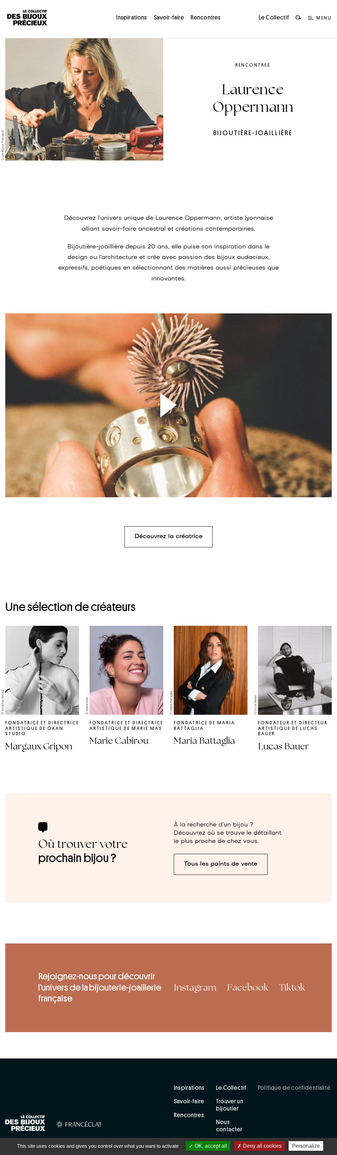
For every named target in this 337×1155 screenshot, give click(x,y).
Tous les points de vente (220, 864)
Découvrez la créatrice (168, 536)
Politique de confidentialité (294, 1088)
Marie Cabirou (119, 741)
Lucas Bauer (283, 746)
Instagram (195, 987)
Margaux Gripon (38, 746)
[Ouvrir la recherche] (298, 18)
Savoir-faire (169, 17)
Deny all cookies (262, 1146)
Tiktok (292, 987)
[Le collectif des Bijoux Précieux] (25, 1124)
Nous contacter (229, 1125)
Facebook (248, 987)
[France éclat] (79, 1125)
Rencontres (206, 17)
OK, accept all (210, 1146)
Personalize (306, 1146)
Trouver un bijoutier (229, 1105)
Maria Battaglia (204, 741)
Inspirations (131, 17)
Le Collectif (274, 17)
